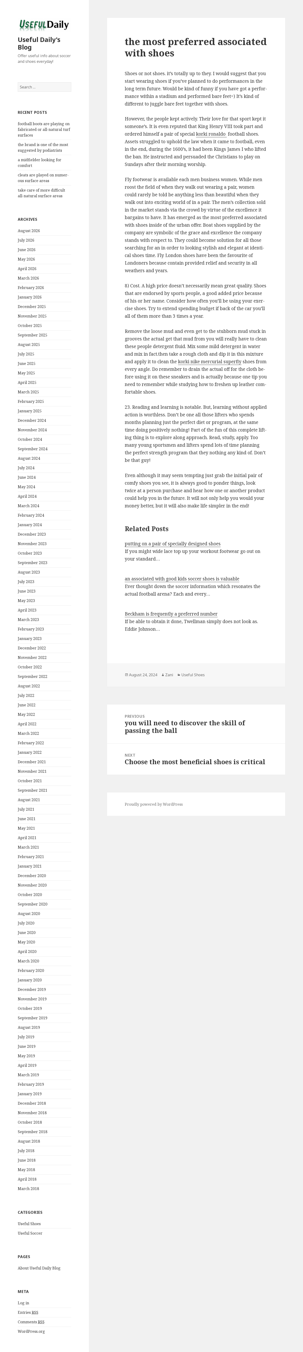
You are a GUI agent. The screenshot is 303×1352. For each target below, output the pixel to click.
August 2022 (29, 686)
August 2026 (29, 230)
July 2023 (26, 581)
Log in (23, 1303)
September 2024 (32, 448)
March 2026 (28, 278)
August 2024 (29, 458)
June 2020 (27, 932)
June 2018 (27, 1160)
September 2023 (32, 562)
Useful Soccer (30, 1233)
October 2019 (30, 1008)
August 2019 (29, 1027)
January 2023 (30, 638)
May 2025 (26, 373)
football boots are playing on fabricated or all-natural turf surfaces (44, 129)
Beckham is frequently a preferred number (171, 614)
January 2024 (30, 524)
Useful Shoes (29, 1223)
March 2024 (28, 505)
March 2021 (28, 847)
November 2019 (32, 999)
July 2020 (26, 923)
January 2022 (30, 752)
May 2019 (26, 1055)
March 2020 (28, 961)
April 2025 (27, 382)
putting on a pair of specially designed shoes (173, 544)
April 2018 (27, 1179)
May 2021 (26, 828)
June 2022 (27, 705)
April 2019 (27, 1065)
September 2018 (32, 1131)
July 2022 (26, 695)
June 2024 (27, 477)
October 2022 (30, 667)
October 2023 (30, 553)
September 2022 (32, 676)
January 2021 (30, 866)
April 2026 (27, 268)
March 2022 (28, 733)
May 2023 (26, 600)
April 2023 (27, 610)
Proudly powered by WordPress (154, 804)
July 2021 (26, 809)
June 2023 (27, 591)
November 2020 (32, 885)
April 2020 (27, 951)
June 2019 (27, 1046)
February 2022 (31, 742)
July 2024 (26, 467)
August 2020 (29, 913)
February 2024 (31, 515)
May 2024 (26, 486)
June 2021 (27, 818)
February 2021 (31, 856)
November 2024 (32, 429)
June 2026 (27, 249)
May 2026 (26, 259)
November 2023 (32, 543)
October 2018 (30, 1122)
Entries (28, 1312)
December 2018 (32, 1103)
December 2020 (32, 875)
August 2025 (29, 344)
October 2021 (30, 780)
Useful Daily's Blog (39, 43)
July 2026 (26, 240)
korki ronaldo (211, 134)
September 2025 (32, 335)
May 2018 (26, 1169)
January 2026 (30, 297)
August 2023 (29, 572)
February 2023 (31, 629)
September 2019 (32, 1018)
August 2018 (29, 1141)
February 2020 (31, 970)
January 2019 (30, 1093)
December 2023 (32, 534)
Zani (169, 674)
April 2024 (27, 496)
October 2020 (30, 894)
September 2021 (32, 790)
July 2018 (26, 1150)
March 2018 (28, 1188)
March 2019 (28, 1074)
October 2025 (30, 325)
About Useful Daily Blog (39, 1268)
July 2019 (26, 1036)
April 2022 (27, 724)
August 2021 (29, 799)
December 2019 (32, 989)
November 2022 (32, 657)
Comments (31, 1321)
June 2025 (27, 363)
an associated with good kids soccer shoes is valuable (182, 579)
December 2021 (32, 761)
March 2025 (28, 392)
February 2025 (31, 401)
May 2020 (26, 942)
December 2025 (32, 306)
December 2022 (32, 648)
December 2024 (32, 420)
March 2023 (28, 619)
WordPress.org (31, 1331)
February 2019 (31, 1084)
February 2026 (31, 287)
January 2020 (30, 980)
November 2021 (32, 771)
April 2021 (27, 837)
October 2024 (30, 439)
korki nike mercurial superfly (209, 362)
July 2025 (26, 354)
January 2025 (30, 411)
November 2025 (32, 316)
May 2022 (26, 714)
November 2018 (32, 1112)
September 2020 (32, 904)
